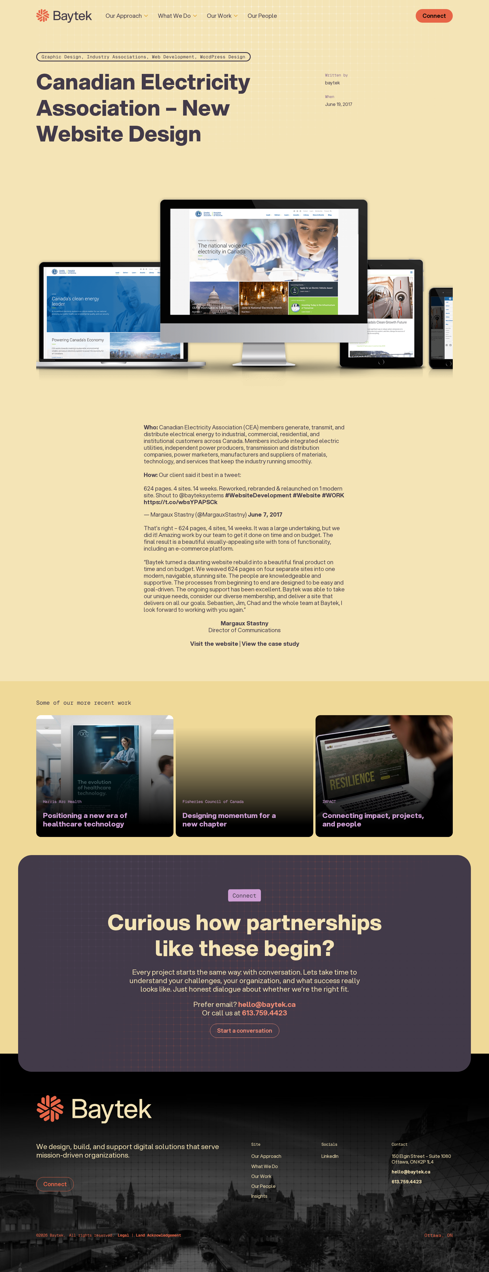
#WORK (333, 495)
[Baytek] (64, 16)
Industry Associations (116, 56)
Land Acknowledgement (158, 1235)
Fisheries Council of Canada (213, 801)
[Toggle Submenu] (146, 16)
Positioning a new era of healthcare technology (85, 819)
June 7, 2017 (265, 514)
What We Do (174, 16)
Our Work (219, 16)
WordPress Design (222, 56)
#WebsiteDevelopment (258, 495)
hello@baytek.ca (267, 1004)
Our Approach (124, 16)
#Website (307, 495)
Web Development (173, 56)
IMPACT (329, 801)
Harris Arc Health (62, 801)
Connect (434, 16)
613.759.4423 (264, 1012)
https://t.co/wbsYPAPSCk (181, 502)
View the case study (270, 644)
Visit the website (214, 644)
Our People (262, 16)
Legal (123, 1235)
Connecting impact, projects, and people (373, 819)
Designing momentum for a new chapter (229, 819)
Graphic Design (61, 56)
